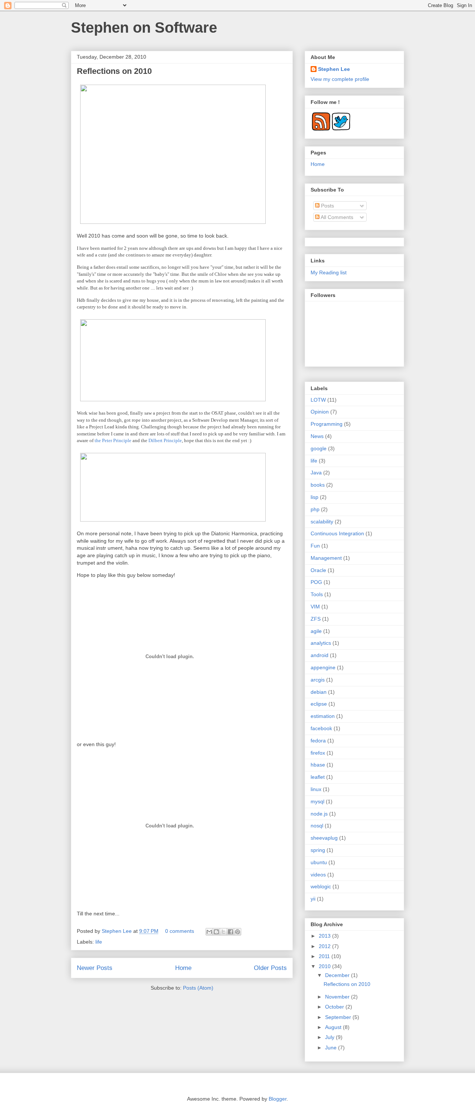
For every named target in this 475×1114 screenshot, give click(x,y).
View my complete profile (340, 79)
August (334, 1027)
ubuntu (319, 862)
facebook (321, 728)
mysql (317, 801)
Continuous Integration (337, 533)
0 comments (179, 931)
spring (318, 850)
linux (316, 789)
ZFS (316, 619)
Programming (327, 424)
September (339, 1017)
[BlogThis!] (216, 931)
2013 (325, 936)
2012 (325, 946)
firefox (318, 753)
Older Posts (270, 967)
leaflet (318, 777)
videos (318, 875)
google (319, 448)
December (338, 975)
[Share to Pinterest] (237, 931)
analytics (321, 643)
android (319, 655)
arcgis (318, 680)
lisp (314, 497)
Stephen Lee (117, 931)
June (331, 1048)
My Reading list (329, 272)
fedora (318, 741)
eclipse (319, 704)
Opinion (320, 412)
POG (316, 582)
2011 (325, 956)
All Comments (336, 217)
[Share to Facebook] (230, 931)
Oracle (318, 570)
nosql (317, 826)
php (315, 509)
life (98, 942)
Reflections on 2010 (114, 71)
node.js (319, 814)
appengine (323, 667)
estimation (323, 716)
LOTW (318, 400)
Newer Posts (94, 967)
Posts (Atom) (198, 988)
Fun (315, 546)
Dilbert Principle (164, 440)
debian (319, 692)
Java (316, 473)
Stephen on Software (144, 27)
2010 (325, 966)
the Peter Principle (113, 440)
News (317, 436)
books (318, 485)
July (330, 1037)
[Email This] (209, 931)
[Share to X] (223, 931)
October (335, 1007)
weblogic (321, 886)
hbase (318, 765)
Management (326, 558)
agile (316, 631)
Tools (317, 594)
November (338, 997)
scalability (322, 522)
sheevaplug (324, 838)
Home (183, 967)
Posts (327, 206)
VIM (315, 607)
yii (313, 899)
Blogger (277, 1099)
